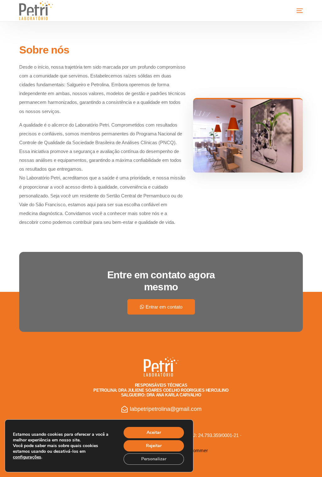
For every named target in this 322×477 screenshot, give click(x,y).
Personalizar (153, 459)
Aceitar (154, 432)
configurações (27, 457)
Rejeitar (154, 446)
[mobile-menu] (293, 10)
